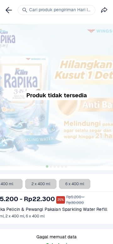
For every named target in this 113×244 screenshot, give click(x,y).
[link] (9, 10)
